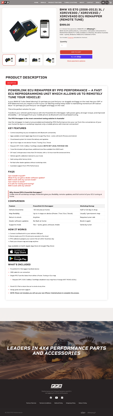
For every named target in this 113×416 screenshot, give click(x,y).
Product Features (55, 2)
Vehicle (43, 2)
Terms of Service (31, 403)
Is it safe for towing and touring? (21, 184)
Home (36, 2)
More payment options (76, 61)
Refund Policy (58, 403)
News (98, 2)
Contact (90, 2)
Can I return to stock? (16, 182)
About (82, 2)
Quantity (63, 42)
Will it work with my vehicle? (19, 186)
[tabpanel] (56, 193)
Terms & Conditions (45, 403)
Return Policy (83, 403)
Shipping (70, 37)
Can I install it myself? (16, 176)
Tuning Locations (70, 2)
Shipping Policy (70, 403)
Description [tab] (11, 83)
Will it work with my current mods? (22, 180)
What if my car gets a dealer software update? (26, 178)
